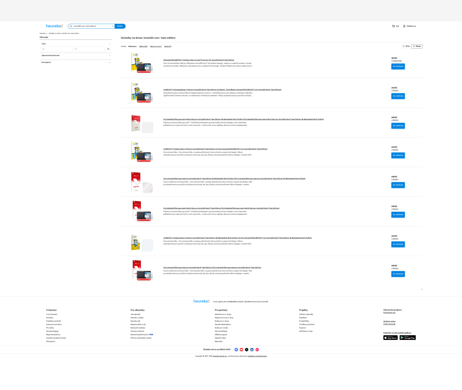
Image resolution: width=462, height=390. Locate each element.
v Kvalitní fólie (396, 61)
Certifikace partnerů (306, 324)
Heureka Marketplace (223, 324)
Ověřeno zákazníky (306, 314)
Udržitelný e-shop (306, 331)
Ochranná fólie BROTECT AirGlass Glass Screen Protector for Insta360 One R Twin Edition (198, 60)
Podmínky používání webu (257, 356)
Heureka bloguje (52, 331)
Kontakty (49, 317)
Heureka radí (135, 321)
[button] (56, 49)
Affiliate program (221, 334)
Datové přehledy (221, 331)
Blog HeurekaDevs (53, 334)
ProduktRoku (304, 321)
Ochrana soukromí (137, 331)
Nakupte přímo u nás (138, 324)
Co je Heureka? (51, 314)
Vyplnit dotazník (389, 324)
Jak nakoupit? (136, 314)
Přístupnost (50, 341)
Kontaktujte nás (389, 312)
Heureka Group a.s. (220, 356)
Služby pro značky (221, 328)
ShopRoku (303, 317)
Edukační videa (220, 338)
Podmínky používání (53, 321)
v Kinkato (394, 90)
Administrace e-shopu (223, 314)
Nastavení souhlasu (138, 328)
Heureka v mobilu (137, 317)
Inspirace (302, 328)
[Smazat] (112, 26)
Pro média (50, 328)
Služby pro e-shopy (222, 321)
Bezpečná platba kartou (139, 334)
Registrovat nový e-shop (224, 317)
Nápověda (218, 341)
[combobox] (91, 26)
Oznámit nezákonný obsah (56, 338)
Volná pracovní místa (53, 324)
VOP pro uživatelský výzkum (141, 338)
